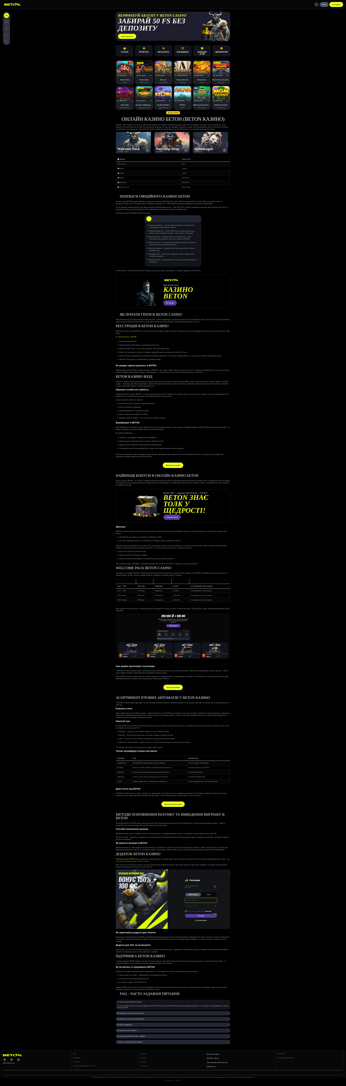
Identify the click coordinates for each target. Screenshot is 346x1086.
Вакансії (143, 1062)
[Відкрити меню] (6, 15)
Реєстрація (336, 4)
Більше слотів (173, 113)
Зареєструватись (127, 36)
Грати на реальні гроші (173, 804)
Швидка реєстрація (173, 465)
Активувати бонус (173, 687)
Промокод (144, 1066)
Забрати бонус (211, 1066)
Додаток (143, 1053)
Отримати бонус (172, 517)
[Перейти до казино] (6, 21)
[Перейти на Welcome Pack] (147, 150)
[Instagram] (11, 1059)
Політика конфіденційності (285, 1057)
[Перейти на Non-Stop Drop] (186, 150)
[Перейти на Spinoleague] (225, 150)
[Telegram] (18, 1059)
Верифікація (77, 1057)
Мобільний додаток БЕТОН (125, 859)
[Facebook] (4, 1059)
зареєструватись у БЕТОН (127, 337)
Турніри (143, 1057)
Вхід (324, 4)
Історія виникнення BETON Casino (84, 1066)
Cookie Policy (281, 1053)
